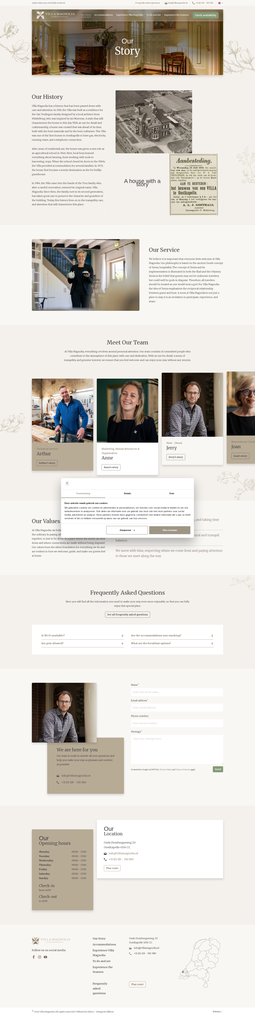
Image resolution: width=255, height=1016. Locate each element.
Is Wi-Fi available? (53, 635)
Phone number (140, 715)
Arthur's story (47, 463)
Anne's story (111, 467)
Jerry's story (176, 457)
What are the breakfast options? (151, 643)
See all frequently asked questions (127, 614)
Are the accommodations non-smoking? (156, 635)
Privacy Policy (166, 769)
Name (135, 684)
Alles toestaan (169, 530)
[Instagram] (39, 957)
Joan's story (240, 456)
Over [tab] (171, 493)
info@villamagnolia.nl (177, 3)
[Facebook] (33, 957)
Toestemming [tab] (83, 493)
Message (136, 731)
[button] (220, 3)
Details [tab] (127, 493)
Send (218, 769)
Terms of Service (183, 769)
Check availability (205, 15)
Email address (139, 700)
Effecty (110, 1011)
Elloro (91, 1011)
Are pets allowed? (52, 643)
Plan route (112, 868)
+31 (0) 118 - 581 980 (204, 3)
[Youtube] (45, 957)
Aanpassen (125, 530)
